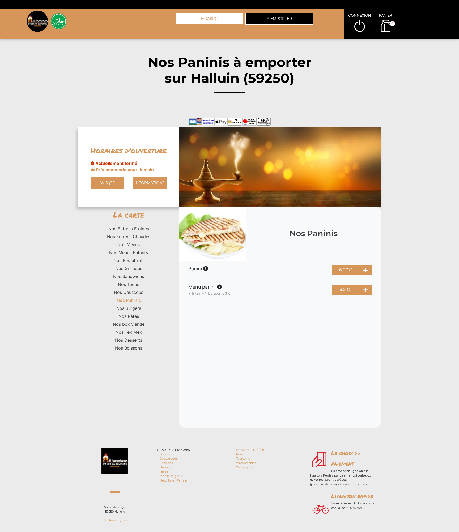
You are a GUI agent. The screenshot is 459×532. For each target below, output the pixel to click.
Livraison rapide (352, 496)
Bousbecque (169, 458)
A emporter (279, 18)
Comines (166, 463)
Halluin (165, 467)
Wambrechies (246, 463)
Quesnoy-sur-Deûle (250, 450)
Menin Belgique (171, 476)
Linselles (166, 472)
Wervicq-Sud (245, 467)
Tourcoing (243, 458)
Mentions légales (115, 520)
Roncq (240, 454)
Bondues (166, 454)
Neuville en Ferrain (173, 480)
